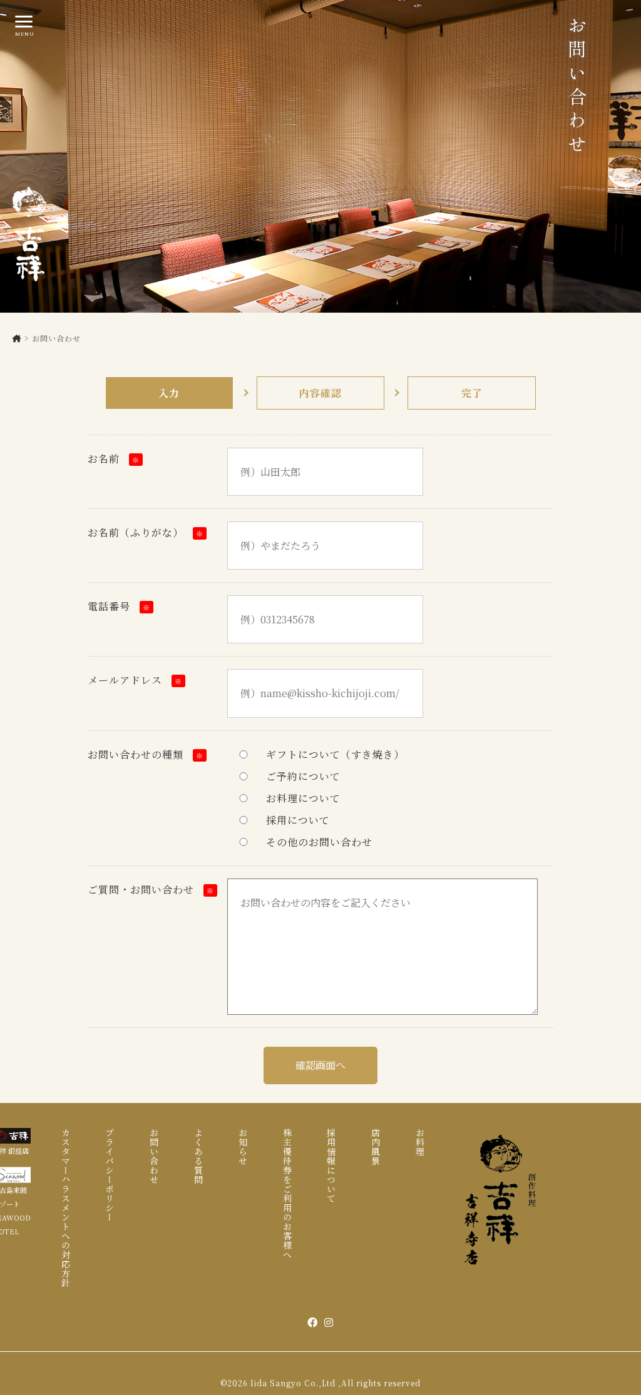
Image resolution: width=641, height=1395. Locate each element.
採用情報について (331, 1165)
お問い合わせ (154, 1156)
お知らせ (243, 1147)
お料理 (420, 1142)
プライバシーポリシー (109, 1175)
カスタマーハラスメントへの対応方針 (65, 1207)
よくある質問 (198, 1156)
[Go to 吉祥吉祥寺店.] (17, 338)
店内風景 (375, 1147)
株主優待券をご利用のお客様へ (287, 1193)
